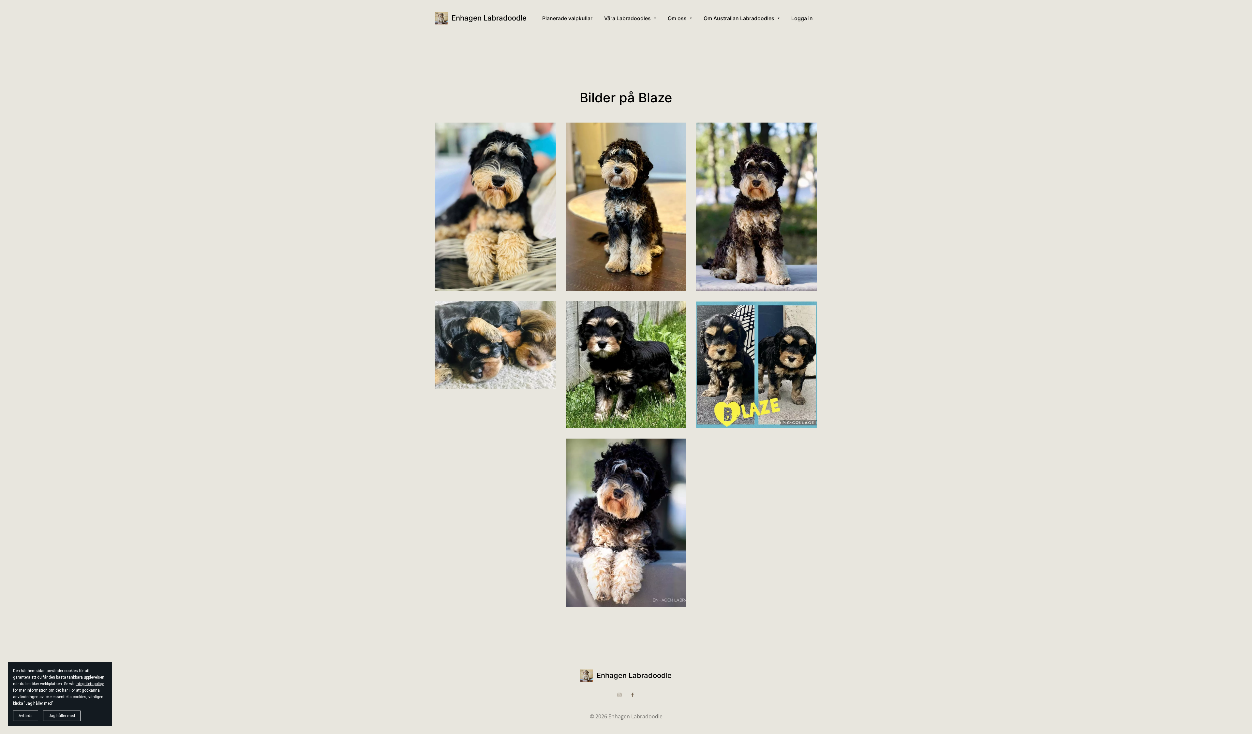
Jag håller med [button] (62, 715)
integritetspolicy (90, 684)
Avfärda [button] (26, 715)
